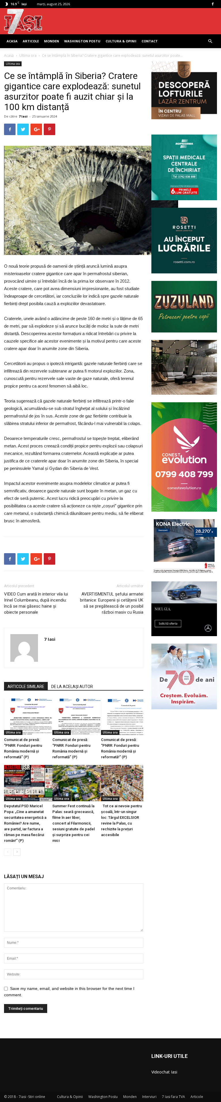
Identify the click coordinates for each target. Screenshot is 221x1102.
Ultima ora (28, 55)
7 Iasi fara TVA (173, 1096)
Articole (31, 41)
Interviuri (149, 1096)
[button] (210, 41)
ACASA (12, 41)
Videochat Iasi (164, 1072)
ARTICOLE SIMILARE (25, 686)
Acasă (9, 55)
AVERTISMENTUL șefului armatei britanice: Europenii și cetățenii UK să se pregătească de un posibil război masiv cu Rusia (111, 603)
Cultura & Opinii (121, 41)
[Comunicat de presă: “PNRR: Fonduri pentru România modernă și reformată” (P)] (25, 716)
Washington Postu (82, 41)
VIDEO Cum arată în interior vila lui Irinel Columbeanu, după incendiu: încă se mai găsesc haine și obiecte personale (36, 603)
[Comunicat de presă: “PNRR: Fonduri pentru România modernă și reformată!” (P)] (122, 716)
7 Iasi (23, 116)
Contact (150, 41)
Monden (51, 41)
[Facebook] (212, 4)
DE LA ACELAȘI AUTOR (72, 686)
